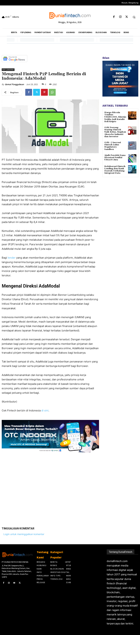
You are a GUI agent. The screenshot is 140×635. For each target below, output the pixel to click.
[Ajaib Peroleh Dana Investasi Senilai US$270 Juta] (132, 158)
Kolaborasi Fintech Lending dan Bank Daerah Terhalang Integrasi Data (114, 169)
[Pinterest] (44, 92)
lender (12, 257)
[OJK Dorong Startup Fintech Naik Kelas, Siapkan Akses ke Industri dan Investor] (132, 130)
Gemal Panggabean (14, 84)
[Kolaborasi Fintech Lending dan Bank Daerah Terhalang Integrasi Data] (132, 169)
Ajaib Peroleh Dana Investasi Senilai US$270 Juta (114, 157)
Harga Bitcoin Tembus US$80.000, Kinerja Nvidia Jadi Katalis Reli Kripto (115, 117)
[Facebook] (114, 17)
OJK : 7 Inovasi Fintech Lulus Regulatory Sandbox (112, 146)
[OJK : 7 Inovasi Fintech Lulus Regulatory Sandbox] (132, 145)
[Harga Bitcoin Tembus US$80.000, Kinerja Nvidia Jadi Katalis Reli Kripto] (132, 115)
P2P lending (8, 70)
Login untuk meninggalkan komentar (23, 534)
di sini (44, 410)
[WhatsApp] (52, 92)
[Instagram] (120, 17)
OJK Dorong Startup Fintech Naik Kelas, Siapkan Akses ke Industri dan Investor (115, 132)
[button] (134, 17)
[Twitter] (126, 17)
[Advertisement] (50, 487)
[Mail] (14, 583)
